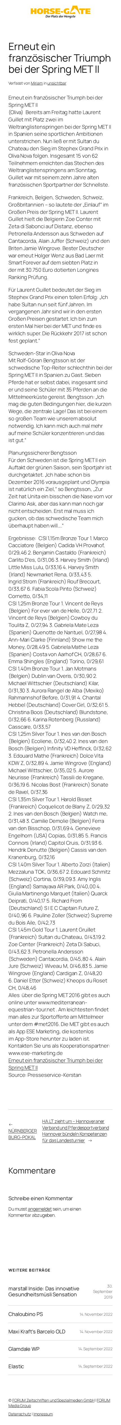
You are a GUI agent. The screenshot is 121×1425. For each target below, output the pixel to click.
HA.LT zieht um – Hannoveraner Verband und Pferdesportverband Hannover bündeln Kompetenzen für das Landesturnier (75, 1130)
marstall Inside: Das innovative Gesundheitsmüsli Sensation (43, 1291)
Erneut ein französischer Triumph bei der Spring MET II (55, 1064)
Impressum (43, 1414)
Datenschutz (19, 1414)
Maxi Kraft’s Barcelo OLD (36, 1332)
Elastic (16, 1366)
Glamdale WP (23, 1349)
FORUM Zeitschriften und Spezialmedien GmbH (53, 1400)
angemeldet (40, 1209)
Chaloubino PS (25, 1314)
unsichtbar (56, 83)
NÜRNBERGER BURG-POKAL (22, 1134)
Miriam (37, 83)
